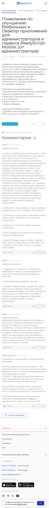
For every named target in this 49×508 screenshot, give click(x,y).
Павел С (5, 145)
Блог (4, 448)
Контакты (6, 443)
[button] (3, 3)
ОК (40, 503)
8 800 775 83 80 (9, 466)
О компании (7, 439)
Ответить (9, 252)
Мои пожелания (26, 11)
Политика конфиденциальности (15, 435)
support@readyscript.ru (11, 474)
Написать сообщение (16, 415)
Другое (5, 58)
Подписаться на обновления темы (18, 132)
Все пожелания (9, 11)
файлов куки (22, 504)
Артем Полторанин (9, 56)
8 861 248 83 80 (9, 470)
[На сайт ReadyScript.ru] (45, 3)
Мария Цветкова (9, 355)
